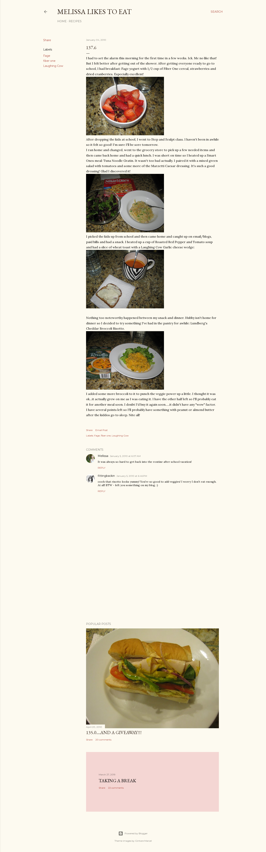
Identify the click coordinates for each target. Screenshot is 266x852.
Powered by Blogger (136, 833)
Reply (101, 467)
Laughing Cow (53, 66)
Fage (46, 56)
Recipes (75, 21)
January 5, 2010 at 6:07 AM (125, 456)
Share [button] (47, 40)
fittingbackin (106, 476)
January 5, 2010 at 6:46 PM (131, 475)
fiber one (49, 61)
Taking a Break (117, 781)
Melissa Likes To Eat (94, 11)
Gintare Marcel (143, 840)
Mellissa (103, 456)
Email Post (101, 430)
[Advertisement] (152, 585)
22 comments (116, 787)
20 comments (103, 739)
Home (62, 21)
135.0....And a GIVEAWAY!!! (114, 732)
